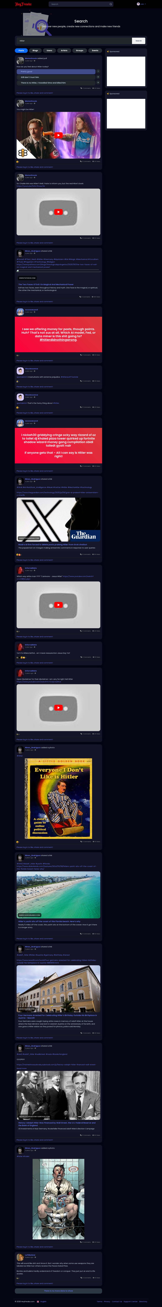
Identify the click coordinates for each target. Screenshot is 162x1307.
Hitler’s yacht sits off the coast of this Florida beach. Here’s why (49, 921)
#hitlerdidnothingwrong (58, 340)
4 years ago (29, 1257)
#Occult (20, 259)
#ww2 (19, 1054)
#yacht (39, 863)
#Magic (72, 259)
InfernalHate (31, 568)
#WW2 (20, 863)
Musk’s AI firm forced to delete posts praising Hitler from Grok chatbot (52, 544)
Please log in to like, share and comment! (35, 93)
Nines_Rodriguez (33, 251)
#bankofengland (59, 1054)
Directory (143, 1301)
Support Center (131, 1301)
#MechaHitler (74, 487)
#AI (24, 487)
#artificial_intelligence (36, 487)
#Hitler (40, 259)
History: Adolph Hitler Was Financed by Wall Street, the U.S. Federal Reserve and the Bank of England (56, 1124)
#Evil (66, 259)
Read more (22, 1068)
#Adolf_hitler (29, 863)
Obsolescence (31, 369)
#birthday (58, 955)
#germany (48, 955)
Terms (100, 1301)
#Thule (20, 262)
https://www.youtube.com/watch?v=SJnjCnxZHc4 (39, 681)
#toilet (26, 1156)
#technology (86, 487)
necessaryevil (31, 310)
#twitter (57, 487)
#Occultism (93, 259)
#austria (39, 955)
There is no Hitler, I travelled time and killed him (43, 83)
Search (139, 41)
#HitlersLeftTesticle (69, 377)
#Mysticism (59, 259)
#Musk (50, 487)
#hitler (56, 403)
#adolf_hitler (23, 955)
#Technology (40, 262)
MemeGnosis (31, 58)
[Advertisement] (126, 71)
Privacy (107, 1301)
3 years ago (29, 1048)
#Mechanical (82, 259)
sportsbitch (22, 377)
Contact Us (117, 1301)
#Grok (19, 487)
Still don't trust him (30, 77)
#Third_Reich (30, 259)
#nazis (49, 1054)
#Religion (51, 262)
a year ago (28, 61)
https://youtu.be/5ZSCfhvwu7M (31, 186)
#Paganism (28, 262)
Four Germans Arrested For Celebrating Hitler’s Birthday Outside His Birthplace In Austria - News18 (57, 1016)
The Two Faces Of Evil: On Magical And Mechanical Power (46, 284)
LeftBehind (30, 1255)
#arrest (66, 955)
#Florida (46, 863)
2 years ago (29, 673)
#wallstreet (40, 1054)
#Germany (48, 259)
